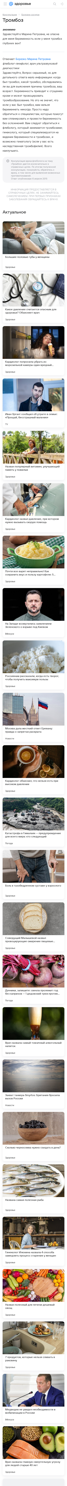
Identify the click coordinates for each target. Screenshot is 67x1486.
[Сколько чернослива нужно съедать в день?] (33, 1136)
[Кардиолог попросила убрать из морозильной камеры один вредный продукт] (33, 350)
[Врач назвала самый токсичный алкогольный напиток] (33, 1031)
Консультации (10, 14)
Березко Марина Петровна (33, 59)
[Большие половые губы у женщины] (33, 245)
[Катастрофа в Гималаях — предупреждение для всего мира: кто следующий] (33, 822)
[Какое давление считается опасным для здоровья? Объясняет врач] (33, 298)
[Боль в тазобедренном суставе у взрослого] (33, 874)
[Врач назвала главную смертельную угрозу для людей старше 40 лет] (33, 1450)
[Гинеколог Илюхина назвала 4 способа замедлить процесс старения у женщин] (33, 1241)
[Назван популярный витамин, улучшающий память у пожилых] (33, 455)
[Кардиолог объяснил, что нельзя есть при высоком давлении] (33, 769)
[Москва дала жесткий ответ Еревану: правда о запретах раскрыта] (33, 717)
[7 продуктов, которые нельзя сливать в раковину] (33, 1346)
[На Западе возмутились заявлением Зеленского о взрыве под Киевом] (33, 612)
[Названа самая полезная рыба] (33, 1188)
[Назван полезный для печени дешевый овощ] (33, 1293)
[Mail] (11, 4)
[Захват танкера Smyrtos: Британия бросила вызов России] (33, 1084)
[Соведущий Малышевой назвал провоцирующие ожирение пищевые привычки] (33, 926)
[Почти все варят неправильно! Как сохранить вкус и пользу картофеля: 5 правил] (33, 560)
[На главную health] (22, 4)
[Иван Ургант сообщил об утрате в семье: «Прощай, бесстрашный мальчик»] (33, 403)
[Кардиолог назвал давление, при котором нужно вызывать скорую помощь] (33, 507)
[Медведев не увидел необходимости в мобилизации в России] (33, 1398)
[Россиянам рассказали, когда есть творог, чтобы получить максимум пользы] (33, 665)
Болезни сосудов (30, 14)
